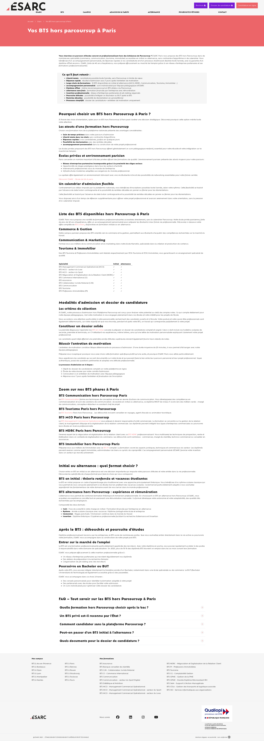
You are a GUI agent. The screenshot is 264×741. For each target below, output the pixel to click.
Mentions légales (201, 737)
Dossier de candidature (221, 5)
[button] (229, 737)
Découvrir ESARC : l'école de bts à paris (76, 179)
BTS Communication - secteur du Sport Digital (120, 680)
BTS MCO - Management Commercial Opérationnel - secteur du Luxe (130, 693)
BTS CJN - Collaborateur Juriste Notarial (117, 670)
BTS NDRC (132, 434)
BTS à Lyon (36, 673)
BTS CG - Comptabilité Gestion (180, 673)
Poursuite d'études (189, 12)
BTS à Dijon (37, 670)
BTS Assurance (106, 663)
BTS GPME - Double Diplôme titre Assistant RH (187, 680)
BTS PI (106, 448)
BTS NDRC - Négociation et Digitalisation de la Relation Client (194, 663)
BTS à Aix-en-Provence (41, 663)
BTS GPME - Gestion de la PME (180, 677)
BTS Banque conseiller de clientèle (115, 667)
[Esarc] (26, 6)
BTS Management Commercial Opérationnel (81, 421)
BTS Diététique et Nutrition (111, 683)
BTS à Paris (79, 224)
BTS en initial (98, 330)
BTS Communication (70, 399)
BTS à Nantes (37, 680)
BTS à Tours (70, 680)
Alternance (154, 12)
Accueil (30, 21)
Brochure (199, 5)
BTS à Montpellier (39, 677)
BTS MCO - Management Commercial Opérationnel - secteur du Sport (130, 690)
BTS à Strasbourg (72, 673)
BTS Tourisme (67, 413)
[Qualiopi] (217, 717)
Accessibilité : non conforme (217, 737)
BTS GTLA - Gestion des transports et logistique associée (191, 686)
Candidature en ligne (247, 5)
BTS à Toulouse (71, 677)
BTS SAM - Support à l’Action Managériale (185, 683)
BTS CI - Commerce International (114, 673)
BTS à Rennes (71, 667)
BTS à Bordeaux (38, 667)
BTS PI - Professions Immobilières (181, 667)
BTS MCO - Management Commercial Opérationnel (122, 686)
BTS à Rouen (70, 670)
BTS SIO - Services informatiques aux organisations (189, 690)
